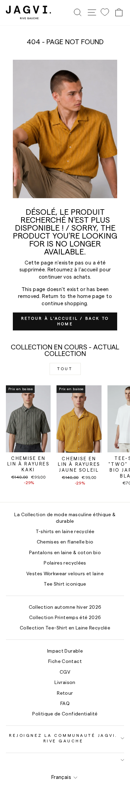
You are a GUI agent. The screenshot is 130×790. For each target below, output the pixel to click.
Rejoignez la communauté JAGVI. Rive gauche (63, 738)
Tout (64, 369)
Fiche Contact (65, 661)
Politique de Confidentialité (64, 714)
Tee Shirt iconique (65, 584)
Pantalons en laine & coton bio (65, 552)
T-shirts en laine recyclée (65, 531)
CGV (65, 672)
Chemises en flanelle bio (65, 542)
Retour (65, 693)
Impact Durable (65, 651)
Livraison (64, 682)
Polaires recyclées (65, 563)
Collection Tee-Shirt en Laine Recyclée (65, 628)
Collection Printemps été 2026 (65, 617)
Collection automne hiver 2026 (65, 607)
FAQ (65, 703)
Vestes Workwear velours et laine (65, 573)
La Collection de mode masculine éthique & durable (64, 518)
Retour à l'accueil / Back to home (65, 321)
